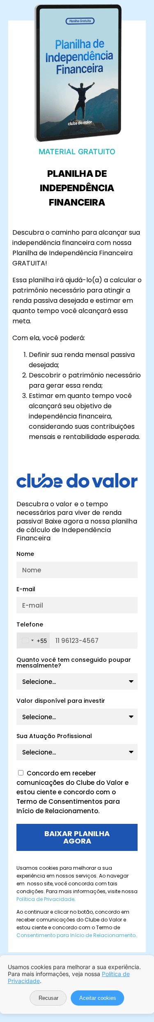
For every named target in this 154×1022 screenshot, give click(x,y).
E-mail (25, 589)
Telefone (29, 625)
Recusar (48, 998)
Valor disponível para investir (60, 701)
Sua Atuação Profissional (54, 736)
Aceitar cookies (97, 998)
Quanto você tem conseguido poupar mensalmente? (73, 663)
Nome (25, 554)
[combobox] (33, 640)
